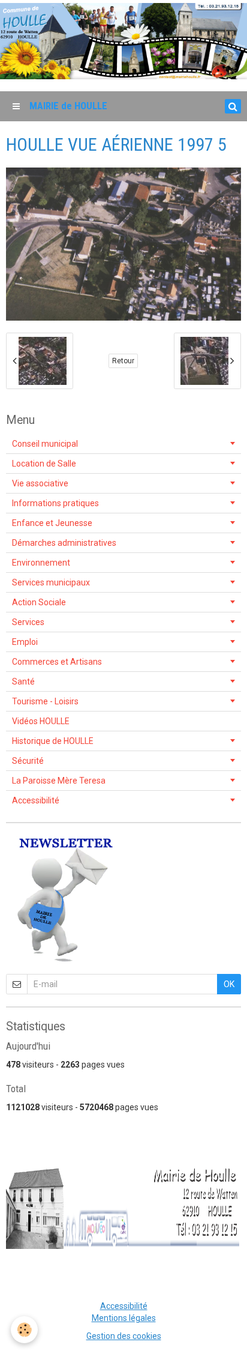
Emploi (25, 642)
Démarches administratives (64, 543)
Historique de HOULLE (53, 741)
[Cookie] (24, 1329)
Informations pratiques (55, 503)
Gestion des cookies (123, 1336)
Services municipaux (51, 582)
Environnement (41, 562)
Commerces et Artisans (57, 661)
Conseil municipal (45, 444)
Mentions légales (124, 1318)
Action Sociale (39, 602)
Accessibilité (35, 800)
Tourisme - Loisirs (45, 701)
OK (229, 984)
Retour (123, 361)
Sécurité (28, 761)
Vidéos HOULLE (41, 721)
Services (28, 622)
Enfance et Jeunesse (52, 523)
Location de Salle (44, 463)
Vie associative (40, 483)
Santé (23, 681)
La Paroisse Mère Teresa (59, 780)
